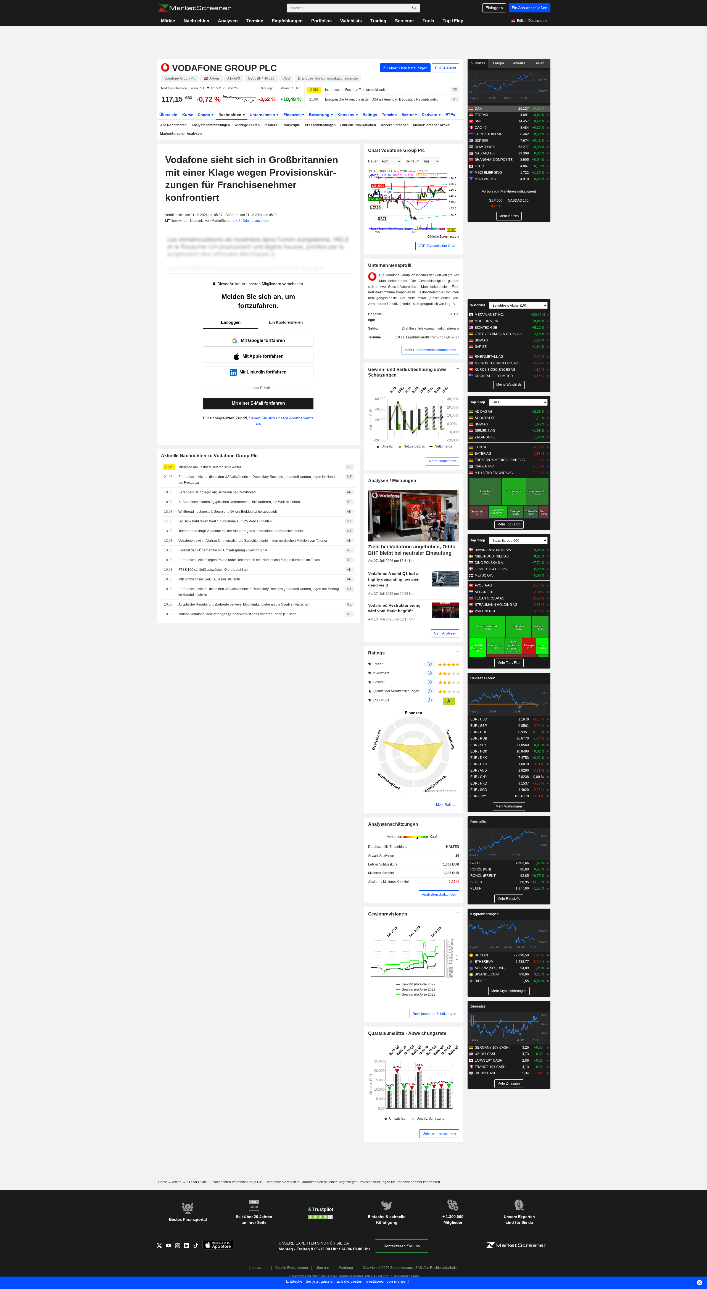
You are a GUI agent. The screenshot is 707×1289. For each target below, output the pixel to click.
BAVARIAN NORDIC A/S (493, 550)
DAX (478, 109)
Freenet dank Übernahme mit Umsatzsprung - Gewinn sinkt (222, 550)
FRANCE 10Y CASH (490, 1067)
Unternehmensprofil (389, 265)
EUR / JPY (478, 796)
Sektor (408, 114)
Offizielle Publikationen (358, 125)
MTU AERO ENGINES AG (494, 473)
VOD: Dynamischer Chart (437, 246)
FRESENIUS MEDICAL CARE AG (500, 460)
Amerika (519, 63)
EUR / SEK (478, 745)
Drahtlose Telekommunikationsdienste (430, 328)
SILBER (476, 882)
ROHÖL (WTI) (480, 869)
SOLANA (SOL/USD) (490, 968)
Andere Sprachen (394, 125)
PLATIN (476, 888)
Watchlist (477, 305)
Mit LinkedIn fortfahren (263, 372)
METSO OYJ (484, 575)
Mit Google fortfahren (263, 340)
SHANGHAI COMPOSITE (494, 160)
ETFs (450, 114)
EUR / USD (478, 719)
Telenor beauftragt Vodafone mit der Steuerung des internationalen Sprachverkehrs (240, 531)
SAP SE (481, 347)
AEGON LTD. (484, 592)
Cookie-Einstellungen (291, 1268)
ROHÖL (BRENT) (483, 876)
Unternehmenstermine (439, 1133)
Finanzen (292, 114)
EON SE (481, 447)
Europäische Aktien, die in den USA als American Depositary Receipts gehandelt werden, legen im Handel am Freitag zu (383, 99)
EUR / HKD (478, 783)
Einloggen (494, 8)
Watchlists (351, 21)
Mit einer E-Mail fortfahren (258, 403)
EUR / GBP (478, 726)
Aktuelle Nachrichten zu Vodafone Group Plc (209, 455)
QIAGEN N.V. (484, 466)
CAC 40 (481, 128)
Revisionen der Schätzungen (434, 1014)
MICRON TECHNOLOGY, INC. (497, 363)
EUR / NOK (478, 751)
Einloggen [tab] (231, 322)
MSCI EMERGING (488, 173)
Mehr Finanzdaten (442, 461)
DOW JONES (485, 147)
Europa (498, 63)
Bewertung (320, 114)
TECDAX (481, 115)
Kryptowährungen (484, 914)
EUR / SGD (478, 790)
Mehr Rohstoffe (508, 899)
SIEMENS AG (485, 431)
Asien (540, 63)
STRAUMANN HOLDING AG (496, 605)
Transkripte (291, 125)
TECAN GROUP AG (489, 598)
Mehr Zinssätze (508, 1083)
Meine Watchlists (509, 384)
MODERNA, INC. (487, 321)
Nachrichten (196, 21)
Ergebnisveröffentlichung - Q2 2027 (432, 337)
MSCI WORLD (485, 179)
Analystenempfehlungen (210, 125)
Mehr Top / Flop (509, 524)
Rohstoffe (478, 822)
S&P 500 (481, 141)
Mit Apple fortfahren (263, 356)
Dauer (373, 161)
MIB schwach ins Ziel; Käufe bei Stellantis (209, 579)
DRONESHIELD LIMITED (494, 376)
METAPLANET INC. (489, 315)
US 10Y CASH (486, 1054)
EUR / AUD (478, 770)
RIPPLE (481, 981)
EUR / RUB (478, 738)
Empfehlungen (287, 21)
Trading (378, 21)
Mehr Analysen (445, 633)
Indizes (479, 63)
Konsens (346, 114)
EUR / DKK (478, 758)
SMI (478, 121)
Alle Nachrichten (173, 125)
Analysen (228, 21)
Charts (204, 114)
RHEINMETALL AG (489, 357)
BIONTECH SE (486, 328)
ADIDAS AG (483, 412)
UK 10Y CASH (486, 1073)
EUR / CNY (478, 777)
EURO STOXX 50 (488, 134)
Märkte (168, 21)
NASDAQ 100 (485, 153)
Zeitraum (412, 161)
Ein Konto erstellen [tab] (286, 322)
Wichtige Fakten (247, 125)
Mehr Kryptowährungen (509, 991)
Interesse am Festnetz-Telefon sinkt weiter (356, 90)
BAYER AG (483, 454)
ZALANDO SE (485, 437)
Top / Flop (453, 21)
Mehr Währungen (509, 806)
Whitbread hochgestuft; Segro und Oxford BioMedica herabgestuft (227, 512)
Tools (428, 21)
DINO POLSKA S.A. (489, 563)
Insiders (271, 125)
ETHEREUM (484, 962)
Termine (254, 21)
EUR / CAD (478, 764)
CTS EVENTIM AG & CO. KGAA (498, 334)
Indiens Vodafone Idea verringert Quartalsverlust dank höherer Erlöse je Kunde (237, 614)
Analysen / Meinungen (392, 480)
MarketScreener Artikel (431, 125)
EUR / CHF (478, 732)
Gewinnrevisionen (387, 914)
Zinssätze (478, 1006)
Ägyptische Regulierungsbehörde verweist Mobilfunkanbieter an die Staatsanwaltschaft (243, 604)
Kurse (187, 114)
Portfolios (321, 21)
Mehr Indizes (509, 216)
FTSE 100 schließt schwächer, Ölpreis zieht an (213, 570)
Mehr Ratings (446, 805)
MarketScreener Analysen (181, 134)
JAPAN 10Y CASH (488, 1060)
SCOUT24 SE (485, 418)
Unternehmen (263, 114)
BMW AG (481, 340)
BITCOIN (481, 955)
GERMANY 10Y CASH (492, 1047)
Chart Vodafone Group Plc (396, 150)
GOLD (475, 863)
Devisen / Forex (482, 678)
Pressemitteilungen (320, 125)
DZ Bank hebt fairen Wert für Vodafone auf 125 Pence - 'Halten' (225, 521)
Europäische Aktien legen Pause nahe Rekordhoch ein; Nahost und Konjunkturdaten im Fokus (249, 560)
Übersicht (168, 114)
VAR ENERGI (485, 611)
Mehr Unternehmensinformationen (430, 350)
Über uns (322, 1268)
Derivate (430, 114)
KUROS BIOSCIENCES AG (495, 370)
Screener (404, 21)
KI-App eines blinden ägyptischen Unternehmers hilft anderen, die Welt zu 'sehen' (239, 502)
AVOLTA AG (483, 585)
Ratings (370, 114)
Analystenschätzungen (393, 824)
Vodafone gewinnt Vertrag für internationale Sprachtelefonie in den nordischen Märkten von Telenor (252, 541)
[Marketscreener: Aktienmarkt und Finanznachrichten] (194, 8)
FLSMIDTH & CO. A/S (491, 569)
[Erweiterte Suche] (414, 8)
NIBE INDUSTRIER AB (492, 556)
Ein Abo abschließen (529, 8)
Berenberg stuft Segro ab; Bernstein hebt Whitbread (217, 492)
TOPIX (479, 166)
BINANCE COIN (487, 974)
